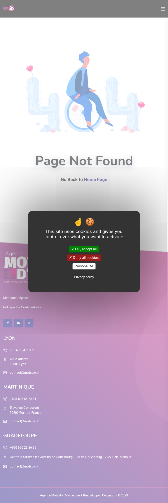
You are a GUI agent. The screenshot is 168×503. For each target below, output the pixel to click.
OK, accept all (85, 249)
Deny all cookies (85, 257)
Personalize (84, 266)
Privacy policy (84, 277)
